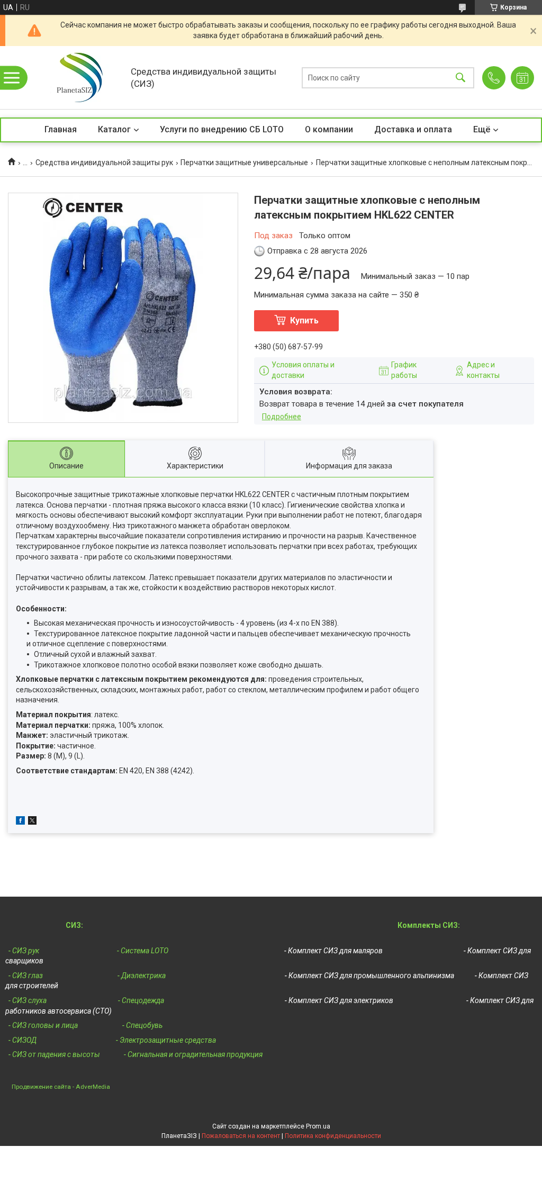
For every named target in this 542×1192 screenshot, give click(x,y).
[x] (32, 822)
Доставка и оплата (413, 129)
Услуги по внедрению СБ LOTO (222, 129)
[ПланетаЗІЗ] (76, 77)
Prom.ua (318, 1126)
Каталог (114, 129)
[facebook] (20, 822)
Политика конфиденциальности (333, 1136)
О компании (329, 129)
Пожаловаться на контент (241, 1136)
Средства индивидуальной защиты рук (104, 162)
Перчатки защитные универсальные (244, 162)
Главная (60, 129)
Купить (304, 320)
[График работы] (522, 77)
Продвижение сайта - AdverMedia (61, 1086)
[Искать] (460, 77)
